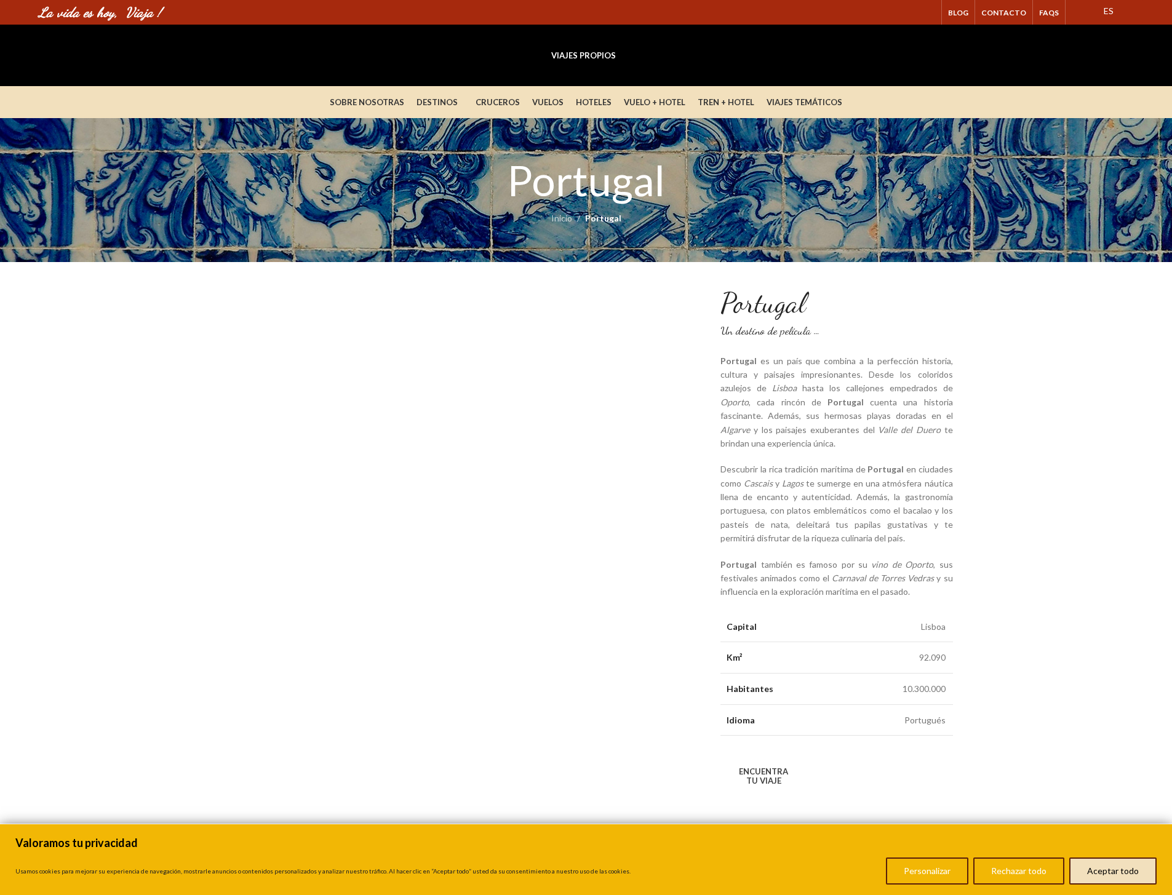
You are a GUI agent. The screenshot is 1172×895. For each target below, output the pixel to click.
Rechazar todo (1018, 870)
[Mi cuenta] (1106, 55)
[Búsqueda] (1128, 55)
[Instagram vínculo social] (896, 12)
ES (1108, 11)
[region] (586, 859)
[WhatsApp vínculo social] (927, 12)
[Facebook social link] (880, 12)
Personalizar (927, 870)
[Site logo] (131, 54)
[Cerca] (1159, 834)
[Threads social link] (912, 12)
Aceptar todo (1113, 870)
